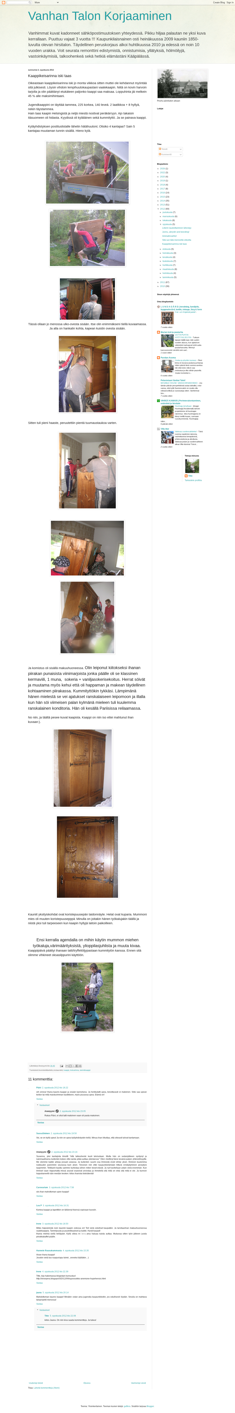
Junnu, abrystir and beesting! (175, 232)
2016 (162, 192)
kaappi (66, 1070)
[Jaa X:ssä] (73, 1066)
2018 (162, 185)
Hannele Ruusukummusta (49, 1250)
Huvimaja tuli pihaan (183, 406)
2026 (162, 168)
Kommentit (166, 154)
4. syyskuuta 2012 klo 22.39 (55, 1271)
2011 (162, 282)
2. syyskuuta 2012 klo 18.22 (55, 1087)
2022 (162, 172)
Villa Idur (165, 429)
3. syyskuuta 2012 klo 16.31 (56, 1205)
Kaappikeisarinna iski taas (174, 244)
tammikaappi (85, 1070)
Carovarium (42, 1187)
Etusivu (87, 1383)
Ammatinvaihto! (169, 236)
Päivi (38, 1087)
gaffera (127, 1406)
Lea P (39, 1205)
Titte (47, 1316)
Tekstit (164, 149)
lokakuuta (167, 220)
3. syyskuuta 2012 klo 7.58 (61, 1187)
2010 (162, 286)
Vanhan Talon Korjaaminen (100, 16)
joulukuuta (168, 212)
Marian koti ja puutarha (172, 332)
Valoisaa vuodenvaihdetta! (186, 431)
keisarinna (74, 1070)
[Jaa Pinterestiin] (80, 1066)
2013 (162, 205)
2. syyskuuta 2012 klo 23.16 (64, 1152)
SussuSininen (43, 1133)
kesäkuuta (168, 257)
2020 (162, 176)
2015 (162, 197)
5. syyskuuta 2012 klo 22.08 (63, 1316)
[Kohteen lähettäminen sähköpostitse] (67, 1066)
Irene (38, 1224)
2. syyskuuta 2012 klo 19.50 (64, 1133)
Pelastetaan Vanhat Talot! (173, 380)
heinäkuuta (168, 253)
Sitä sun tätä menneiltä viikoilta (176, 240)
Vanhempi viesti (138, 1383)
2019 (162, 180)
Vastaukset (44, 1105)
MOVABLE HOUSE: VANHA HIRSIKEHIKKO (179, 383)
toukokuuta (168, 261)
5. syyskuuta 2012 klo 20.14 (56, 1292)
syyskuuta (167, 224)
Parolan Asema (168, 357)
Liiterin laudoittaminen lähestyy (176, 228)
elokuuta (167, 249)
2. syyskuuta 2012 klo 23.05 (73, 1111)
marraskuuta (169, 216)
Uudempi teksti (36, 1383)
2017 (162, 189)
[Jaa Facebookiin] (77, 1066)
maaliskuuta (168, 269)
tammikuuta (168, 277)
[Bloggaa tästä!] (70, 1066)
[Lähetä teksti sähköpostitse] (61, 1066)
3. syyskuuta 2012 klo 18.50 (55, 1224)
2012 (162, 209)
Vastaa (39, 1099)
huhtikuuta (168, 265)
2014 (162, 201)
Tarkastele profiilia (193, 480)
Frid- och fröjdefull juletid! (185, 312)
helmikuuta (168, 273)
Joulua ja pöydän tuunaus (186, 360)
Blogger (150, 1406)
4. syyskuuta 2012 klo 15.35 (76, 1250)
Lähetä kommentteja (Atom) (47, 1388)
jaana (39, 1292)
